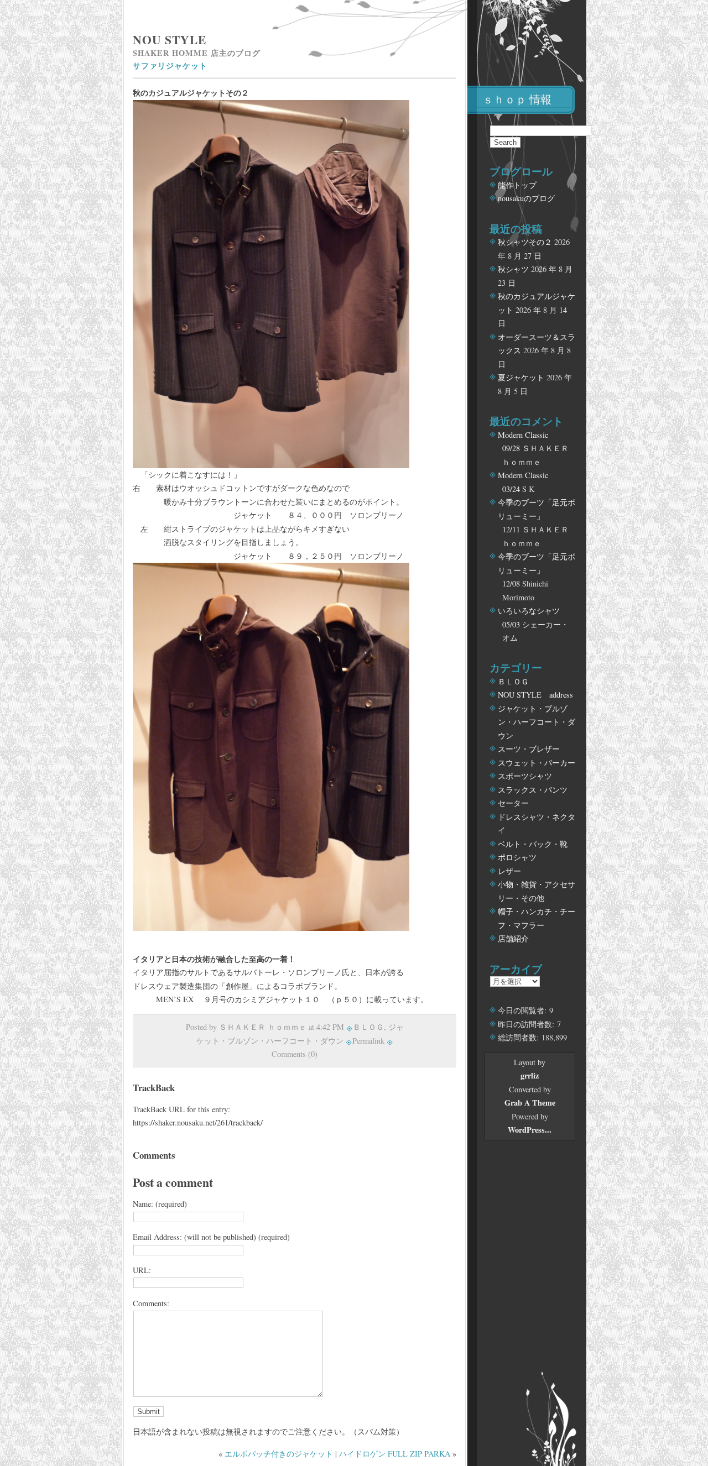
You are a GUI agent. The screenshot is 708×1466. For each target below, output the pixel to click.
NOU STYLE (169, 39)
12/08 (511, 583)
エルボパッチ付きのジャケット (279, 1453)
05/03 (511, 624)
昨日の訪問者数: (527, 1024)
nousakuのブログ (526, 198)
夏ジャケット (521, 377)
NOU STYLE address (535, 694)
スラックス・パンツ (533, 789)
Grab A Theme (529, 1102)
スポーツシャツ (525, 776)
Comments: (151, 1303)
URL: (142, 1270)
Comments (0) (294, 1054)
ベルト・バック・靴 (533, 844)
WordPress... (529, 1129)
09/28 (511, 448)
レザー (509, 871)
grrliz (529, 1075)
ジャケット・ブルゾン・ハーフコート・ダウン (536, 722)
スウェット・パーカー (536, 762)
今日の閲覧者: (523, 1010)
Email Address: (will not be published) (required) (211, 1237)
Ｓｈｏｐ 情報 (516, 99)
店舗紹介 (513, 938)
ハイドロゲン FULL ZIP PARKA (394, 1453)
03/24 (511, 489)
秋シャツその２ (525, 242)
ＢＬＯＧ (368, 1027)
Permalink (368, 1040)
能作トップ (517, 185)
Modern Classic (523, 435)
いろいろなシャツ (529, 610)
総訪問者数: (520, 1037)
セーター (513, 803)
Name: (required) (160, 1203)
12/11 (511, 529)
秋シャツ (513, 269)
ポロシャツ (517, 857)
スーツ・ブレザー (529, 749)
